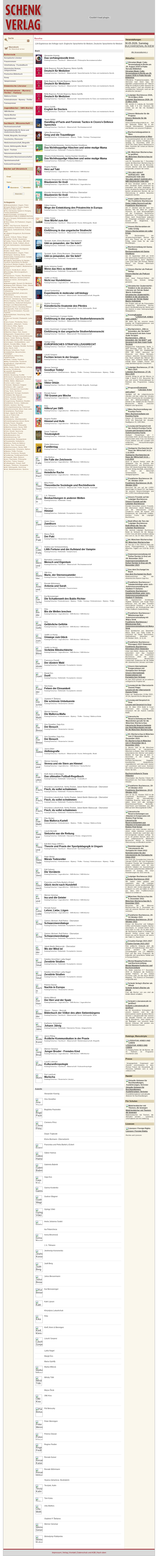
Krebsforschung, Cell (12, 437)
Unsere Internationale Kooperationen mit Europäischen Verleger (135, 675)
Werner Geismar (51, 367)
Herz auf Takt (52, 169)
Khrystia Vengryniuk (52, 180)
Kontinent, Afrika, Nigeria (14, 326)
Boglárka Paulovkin (52, 1109)
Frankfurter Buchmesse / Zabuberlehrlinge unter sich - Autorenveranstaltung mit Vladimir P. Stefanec (138, 594)
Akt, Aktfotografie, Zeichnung (15, 467)
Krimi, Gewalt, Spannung (14, 431)
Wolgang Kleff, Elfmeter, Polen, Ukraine (19, 285)
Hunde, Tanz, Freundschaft (15, 445)
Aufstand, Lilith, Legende (14, 387)
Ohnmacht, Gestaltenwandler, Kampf (18, 377)
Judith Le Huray (51, 278)
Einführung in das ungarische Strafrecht (67, 230)
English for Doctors (55, 109)
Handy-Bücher (10, 115)
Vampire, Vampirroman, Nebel (15, 429)
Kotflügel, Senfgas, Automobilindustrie (18, 336)
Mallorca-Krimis (10, 96)
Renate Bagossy (64, 68)
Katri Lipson (49, 1302)
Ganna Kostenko (51, 1188)
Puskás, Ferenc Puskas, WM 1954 (17, 241)
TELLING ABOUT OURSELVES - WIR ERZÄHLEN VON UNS (139, 180)
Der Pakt (49, 536)
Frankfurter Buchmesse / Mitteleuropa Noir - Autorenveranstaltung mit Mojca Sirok (139, 625)
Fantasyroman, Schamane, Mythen (17, 449)
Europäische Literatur (13, 58)
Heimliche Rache (54, 472)
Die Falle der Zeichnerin (58, 459)
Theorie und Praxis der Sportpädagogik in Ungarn (73, 846)
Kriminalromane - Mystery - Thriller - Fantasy (18, 92)
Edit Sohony (49, 869)
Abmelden (27, 187)
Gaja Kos (60, 724)
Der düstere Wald (54, 662)
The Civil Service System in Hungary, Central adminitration (17, 211)
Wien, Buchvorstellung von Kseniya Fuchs (137, 415)
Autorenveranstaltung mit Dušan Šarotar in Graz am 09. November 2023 (138, 563)
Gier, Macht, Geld (11, 348)
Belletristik (9, 55)
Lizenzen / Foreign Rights (137, 1131)
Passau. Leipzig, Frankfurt (14, 359)
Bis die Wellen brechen (57, 611)
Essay (6, 77)
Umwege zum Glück (55, 637)
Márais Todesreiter (55, 859)
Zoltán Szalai (49, 218)
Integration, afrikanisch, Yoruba (16, 324)
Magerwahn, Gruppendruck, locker (17, 334)
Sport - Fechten (10, 150)
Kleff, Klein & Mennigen (54, 774)
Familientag (51, 446)
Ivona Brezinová (51, 1235)
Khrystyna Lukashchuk (53, 787)
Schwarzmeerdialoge (56, 923)
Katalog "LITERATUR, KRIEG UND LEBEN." (139, 317)
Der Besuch (51, 727)
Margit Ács (48, 673)
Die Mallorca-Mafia (55, 714)
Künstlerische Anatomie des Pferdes (65, 306)
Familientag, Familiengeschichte (16, 455)
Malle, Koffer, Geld (11, 417)
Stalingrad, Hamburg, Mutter (15, 255)
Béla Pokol (48, 483)
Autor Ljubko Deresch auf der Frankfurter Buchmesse (138, 204)
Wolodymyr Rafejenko (53, 1536)
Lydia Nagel (65, 959)
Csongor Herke (66, 316)
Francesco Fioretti (51, 660)
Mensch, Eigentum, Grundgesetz (17, 249)
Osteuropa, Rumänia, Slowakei (16, 297)
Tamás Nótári (49, 120)
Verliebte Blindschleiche (58, 650)
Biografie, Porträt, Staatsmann (16, 239)
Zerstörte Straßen (54, 961)
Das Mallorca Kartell (56, 820)
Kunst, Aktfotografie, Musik (15, 146)
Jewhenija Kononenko (53, 1251)
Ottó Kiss (48, 572)
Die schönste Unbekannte (59, 701)
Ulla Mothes (49, 457)
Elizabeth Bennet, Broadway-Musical (18, 307)
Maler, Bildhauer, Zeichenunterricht (17, 277)
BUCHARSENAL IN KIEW (139, 46)
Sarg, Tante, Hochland (13, 391)
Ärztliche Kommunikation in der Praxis (66, 1038)
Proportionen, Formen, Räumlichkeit (18, 275)
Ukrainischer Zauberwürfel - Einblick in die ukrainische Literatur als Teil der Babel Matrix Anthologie (137, 298)
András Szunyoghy (52, 303)
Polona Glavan (50, 985)
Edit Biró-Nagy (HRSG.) (54, 844)
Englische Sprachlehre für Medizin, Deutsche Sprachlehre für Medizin (17, 261)
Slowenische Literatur (15, 86)
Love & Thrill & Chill (12, 415)
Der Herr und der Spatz (57, 1000)
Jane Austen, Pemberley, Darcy (16, 322)
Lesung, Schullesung (12, 369)
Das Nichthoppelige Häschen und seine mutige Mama (75, 147)
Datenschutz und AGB (86, 1553)
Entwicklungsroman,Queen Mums (17, 421)
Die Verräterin (52, 872)
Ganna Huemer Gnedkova (76, 145)
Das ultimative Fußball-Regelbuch (64, 776)
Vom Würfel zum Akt (56, 220)
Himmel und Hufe (54, 421)
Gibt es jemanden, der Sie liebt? (62, 243)
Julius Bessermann (52, 132)
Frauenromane (10, 61)
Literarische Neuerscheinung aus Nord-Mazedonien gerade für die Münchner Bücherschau (139, 727)
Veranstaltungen (133, 39)
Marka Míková (50, 998)
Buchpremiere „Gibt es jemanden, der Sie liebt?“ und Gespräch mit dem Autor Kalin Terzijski (138, 341)
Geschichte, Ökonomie (13, 139)
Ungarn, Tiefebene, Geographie (16, 465)
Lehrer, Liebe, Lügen (12, 383)
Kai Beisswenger (51, 596)
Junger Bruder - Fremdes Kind (62, 1051)
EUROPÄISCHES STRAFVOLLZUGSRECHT (70, 344)
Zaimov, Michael (51, 921)
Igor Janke (48, 380)
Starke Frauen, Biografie (14, 423)
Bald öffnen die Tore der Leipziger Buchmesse (135, 527)
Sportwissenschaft (11, 160)
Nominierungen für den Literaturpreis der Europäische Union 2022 (138, 855)
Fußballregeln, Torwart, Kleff (15, 463)
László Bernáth (50, 831)
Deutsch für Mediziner (57, 70)
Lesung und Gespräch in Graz (138, 705)
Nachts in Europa (54, 987)
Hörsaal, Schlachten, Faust (15, 350)
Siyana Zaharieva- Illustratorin (56, 1480)
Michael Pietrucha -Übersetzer (74, 180)
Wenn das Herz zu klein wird (60, 269)
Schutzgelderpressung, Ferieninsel (17, 407)
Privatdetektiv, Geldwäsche (14, 441)
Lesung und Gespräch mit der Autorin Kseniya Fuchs (138, 431)
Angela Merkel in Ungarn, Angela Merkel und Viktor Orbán (16, 208)
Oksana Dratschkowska (54, 145)
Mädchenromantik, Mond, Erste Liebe (18, 409)
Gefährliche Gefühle (55, 624)
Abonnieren (14, 187)
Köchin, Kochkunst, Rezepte (15, 453)
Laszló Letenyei (51, 1062)
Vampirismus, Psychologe (14, 411)
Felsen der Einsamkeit (57, 688)
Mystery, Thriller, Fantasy (14, 451)
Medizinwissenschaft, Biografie (17, 143)
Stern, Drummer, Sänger (13, 399)
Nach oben (101, 1553)
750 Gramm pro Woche (57, 395)
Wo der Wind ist (53, 948)
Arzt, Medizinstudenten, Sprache (17, 469)
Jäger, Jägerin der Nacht (14, 413)
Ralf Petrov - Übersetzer (69, 921)
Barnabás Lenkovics (52, 560)
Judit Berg (48, 1263)
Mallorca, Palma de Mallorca (15, 443)
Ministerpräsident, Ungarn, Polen (17, 205)
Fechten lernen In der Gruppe (61, 357)
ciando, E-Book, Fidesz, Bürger (16, 237)
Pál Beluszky (49, 1408)
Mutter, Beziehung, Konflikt (14, 375)
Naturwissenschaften (12, 153)
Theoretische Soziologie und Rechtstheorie (69, 485)
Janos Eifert (49, 749)
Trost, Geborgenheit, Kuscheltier (16, 389)
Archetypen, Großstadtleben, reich (17, 342)
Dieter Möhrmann (51, 444)
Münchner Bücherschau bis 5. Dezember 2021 (138, 902)
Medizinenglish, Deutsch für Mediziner (18, 283)
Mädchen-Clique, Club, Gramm (16, 332)
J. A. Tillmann (49, 496)
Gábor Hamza (50, 205)
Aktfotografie (52, 751)
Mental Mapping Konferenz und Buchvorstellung (138, 966)
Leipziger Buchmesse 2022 (137, 879)
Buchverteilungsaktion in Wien (138, 137)
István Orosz (49, 521)
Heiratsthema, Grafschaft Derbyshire (18, 303)
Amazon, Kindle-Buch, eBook (15, 270)
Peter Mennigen (51, 1421)
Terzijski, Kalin (50, 241)
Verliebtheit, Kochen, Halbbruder (16, 403)
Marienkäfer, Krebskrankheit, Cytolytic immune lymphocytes (18, 257)
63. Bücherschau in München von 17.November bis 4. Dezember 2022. (138, 743)
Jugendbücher (10, 118)
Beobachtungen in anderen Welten (64, 498)
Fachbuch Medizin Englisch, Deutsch (18, 264)
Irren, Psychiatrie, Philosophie (15, 425)
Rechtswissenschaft (12, 127)
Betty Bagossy (50, 68)
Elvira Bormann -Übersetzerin (69, 241)
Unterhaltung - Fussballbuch (16, 65)
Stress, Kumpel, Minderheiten (15, 397)
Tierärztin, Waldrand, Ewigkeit (15, 385)
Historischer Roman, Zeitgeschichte (12, 69)
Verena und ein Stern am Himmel (63, 763)
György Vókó (49, 342)
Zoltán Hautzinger (51, 316)
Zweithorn (50, 523)
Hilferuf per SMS (53, 408)
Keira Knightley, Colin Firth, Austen (17, 301)
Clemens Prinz (50, 1122)
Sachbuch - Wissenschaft (17, 123)
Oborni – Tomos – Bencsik (55, 1010)
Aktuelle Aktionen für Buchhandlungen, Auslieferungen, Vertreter (137, 1089)
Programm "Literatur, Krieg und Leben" (138, 390)
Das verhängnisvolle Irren (59, 58)
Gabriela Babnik (51, 1164)
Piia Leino (48, 508)
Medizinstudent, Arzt (12, 435)
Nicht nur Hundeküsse (57, 280)
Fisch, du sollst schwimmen (60, 789)
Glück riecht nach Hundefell (60, 884)
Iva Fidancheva (50, 1229)
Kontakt (72, 1553)
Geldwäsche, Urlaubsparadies (16, 419)
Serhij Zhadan (70, 787)
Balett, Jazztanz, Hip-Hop (14, 405)
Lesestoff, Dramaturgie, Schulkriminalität (13, 372)
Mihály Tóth (49, 228)
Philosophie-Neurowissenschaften (90, 60)
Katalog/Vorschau (50, 60)
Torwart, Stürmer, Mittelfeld (14, 287)
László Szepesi (50, 355)
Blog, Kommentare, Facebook (16, 361)
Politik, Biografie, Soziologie (15, 135)
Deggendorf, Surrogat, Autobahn (17, 393)
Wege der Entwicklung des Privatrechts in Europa (73, 207)
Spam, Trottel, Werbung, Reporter (17, 338)
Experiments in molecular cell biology (66, 293)
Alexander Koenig (51, 55)
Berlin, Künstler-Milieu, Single (15, 344)
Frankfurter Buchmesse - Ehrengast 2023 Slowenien (137, 648)
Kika (46, 406)
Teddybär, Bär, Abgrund (13, 395)
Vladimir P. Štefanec (52, 699)
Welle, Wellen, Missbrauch (14, 381)
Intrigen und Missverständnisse (16, 305)
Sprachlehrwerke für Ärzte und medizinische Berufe (16, 131)
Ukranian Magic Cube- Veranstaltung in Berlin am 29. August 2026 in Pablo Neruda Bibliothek (138, 74)
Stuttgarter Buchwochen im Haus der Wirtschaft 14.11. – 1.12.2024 (137, 457)
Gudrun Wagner (51, 1196)
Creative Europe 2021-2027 (137, 944)
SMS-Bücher (9, 111)
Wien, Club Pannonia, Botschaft (16, 225)
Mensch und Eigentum (57, 562)
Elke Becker (49, 818)
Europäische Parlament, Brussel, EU (18, 227)
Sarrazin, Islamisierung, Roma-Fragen (18, 299)
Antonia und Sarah (55, 586)
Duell (47, 675)
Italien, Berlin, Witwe (12, 251)
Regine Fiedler (50, 167)
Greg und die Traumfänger (59, 135)
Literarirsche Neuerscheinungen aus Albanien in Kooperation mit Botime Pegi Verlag (137, 823)
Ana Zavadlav (50, 724)
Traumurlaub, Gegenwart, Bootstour (18, 379)
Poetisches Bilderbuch (13, 74)
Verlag (65, 1553)
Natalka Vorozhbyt (52, 959)
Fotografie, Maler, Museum (14, 457)
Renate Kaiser (50, 393)
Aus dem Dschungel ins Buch (138, 574)
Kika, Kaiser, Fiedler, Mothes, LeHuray (18, 367)
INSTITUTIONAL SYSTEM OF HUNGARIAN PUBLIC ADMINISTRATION (18, 215)
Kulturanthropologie (12, 164)
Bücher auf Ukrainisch (15, 169)
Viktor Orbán (51, 382)
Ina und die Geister (55, 897)
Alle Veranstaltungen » (139, 52)
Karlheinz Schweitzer (53, 1023)
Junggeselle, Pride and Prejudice (17, 309)
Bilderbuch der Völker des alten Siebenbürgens (72, 1013)
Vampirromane (10, 81)
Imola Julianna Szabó (53, 266)
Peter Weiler (49, 857)
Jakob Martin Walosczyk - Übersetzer (92, 787)
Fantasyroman (10, 103)
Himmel (48, 511)
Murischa (49, 1077)
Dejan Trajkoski (50, 432)
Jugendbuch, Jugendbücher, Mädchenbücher (15, 364)
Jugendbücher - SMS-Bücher (18, 108)
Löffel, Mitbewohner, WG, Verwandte (18, 340)
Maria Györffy (77, 68)
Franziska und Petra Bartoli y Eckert (59, 882)
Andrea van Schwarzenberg (56, 547)
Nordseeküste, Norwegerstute (15, 439)
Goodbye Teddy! (54, 370)
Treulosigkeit (51, 434)
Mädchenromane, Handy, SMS (16, 427)
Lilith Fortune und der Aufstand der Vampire (70, 549)
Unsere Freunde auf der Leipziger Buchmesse (135, 502)
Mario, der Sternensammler (60, 575)
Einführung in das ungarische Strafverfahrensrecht (74, 318)
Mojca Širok (49, 534)
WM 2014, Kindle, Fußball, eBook (17, 243)
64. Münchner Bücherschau (137, 542)
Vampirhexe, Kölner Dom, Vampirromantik (13, 356)
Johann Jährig (52, 1025)
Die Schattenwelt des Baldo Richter (64, 598)
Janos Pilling (49, 1036)
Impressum (56, 1553)
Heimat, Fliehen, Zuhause (14, 328)
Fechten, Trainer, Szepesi (14, 461)
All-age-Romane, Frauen (14, 433)
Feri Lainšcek (50, 1074)
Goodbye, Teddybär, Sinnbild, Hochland (19, 346)
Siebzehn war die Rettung (59, 833)
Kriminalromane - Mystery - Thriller (18, 99)
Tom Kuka (48, 686)
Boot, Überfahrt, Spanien (14, 330)
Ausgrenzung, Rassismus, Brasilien (17, 401)
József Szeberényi (52, 291)
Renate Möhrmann (52, 583)
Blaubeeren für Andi (56, 182)
